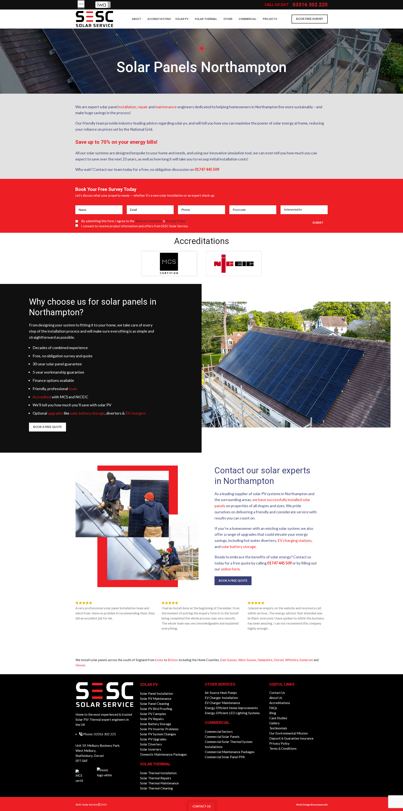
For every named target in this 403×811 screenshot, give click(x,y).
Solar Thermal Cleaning (156, 788)
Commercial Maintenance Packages (229, 752)
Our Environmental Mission (288, 733)
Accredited (42, 397)
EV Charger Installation (221, 698)
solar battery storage (87, 413)
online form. (231, 569)
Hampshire (264, 660)
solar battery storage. (239, 546)
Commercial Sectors (219, 731)
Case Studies (278, 718)
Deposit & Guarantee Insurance (291, 738)
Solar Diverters (151, 744)
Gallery (274, 723)
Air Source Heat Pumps (221, 693)
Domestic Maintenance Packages (163, 754)
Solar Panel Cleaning (154, 704)
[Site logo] (94, 19)
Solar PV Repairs (152, 719)
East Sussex (228, 660)
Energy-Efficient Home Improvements (231, 708)
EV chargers (135, 413)
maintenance (166, 106)
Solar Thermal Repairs (155, 778)
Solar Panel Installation (156, 693)
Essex (159, 660)
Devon (80, 665)
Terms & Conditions (148, 221)
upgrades (55, 413)
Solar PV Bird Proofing (156, 709)
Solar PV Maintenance (155, 698)
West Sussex (247, 660)
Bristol (172, 660)
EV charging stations (295, 540)
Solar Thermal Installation (158, 773)
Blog (272, 713)
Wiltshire (291, 660)
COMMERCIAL (217, 722)
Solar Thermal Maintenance (159, 783)
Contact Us (277, 693)
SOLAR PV (149, 684)
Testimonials (278, 728)
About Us (275, 698)
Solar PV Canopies (153, 714)
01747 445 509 (207, 169)
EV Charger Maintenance (222, 703)
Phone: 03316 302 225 (99, 734)
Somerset (306, 660)
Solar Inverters (150, 749)
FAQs (273, 708)
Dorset (279, 660)
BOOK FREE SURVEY (309, 19)
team (73, 388)
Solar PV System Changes (158, 734)
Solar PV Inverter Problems (159, 729)
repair (143, 106)
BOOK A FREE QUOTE (47, 427)
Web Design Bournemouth (312, 804)
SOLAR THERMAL (155, 764)
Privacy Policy (176, 221)
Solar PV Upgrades (153, 739)
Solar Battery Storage (155, 724)
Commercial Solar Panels (222, 736)
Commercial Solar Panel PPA (225, 757)
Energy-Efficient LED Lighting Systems (232, 713)
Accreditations (279, 703)
